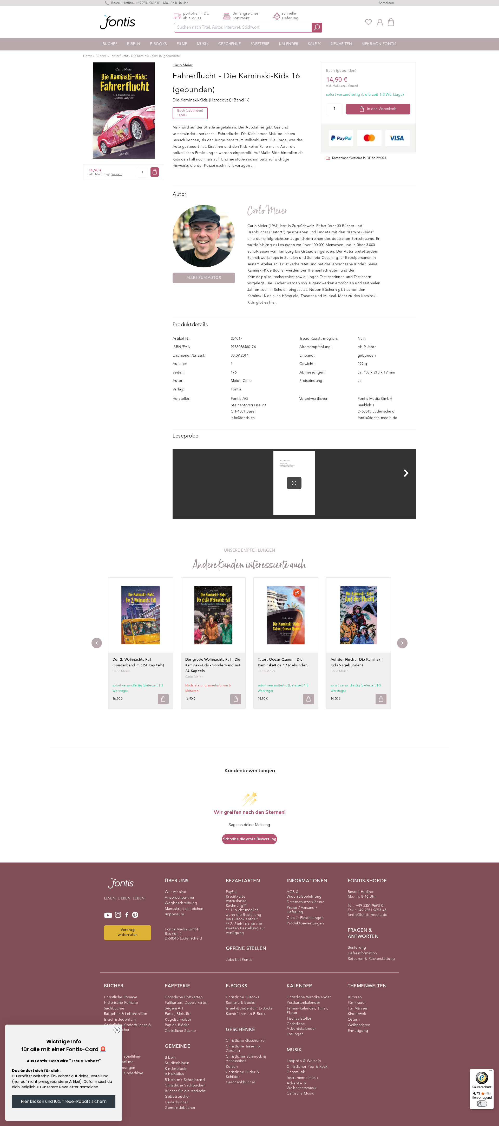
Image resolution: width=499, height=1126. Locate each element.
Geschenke (229, 44)
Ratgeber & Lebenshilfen (125, 1014)
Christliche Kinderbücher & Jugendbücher (127, 1027)
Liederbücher (176, 1102)
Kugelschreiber (178, 1019)
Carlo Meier (267, 211)
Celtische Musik (300, 1093)
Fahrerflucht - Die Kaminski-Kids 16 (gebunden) (145, 56)
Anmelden (386, 3)
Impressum (174, 914)
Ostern (354, 1019)
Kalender (288, 44)
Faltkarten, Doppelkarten (186, 1003)
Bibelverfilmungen (119, 1068)
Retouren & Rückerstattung (371, 959)
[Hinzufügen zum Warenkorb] (163, 699)
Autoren (355, 997)
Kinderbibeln (176, 1069)
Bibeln (133, 44)
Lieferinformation (362, 953)
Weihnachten (359, 1025)
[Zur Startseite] (121, 886)
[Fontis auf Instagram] (118, 915)
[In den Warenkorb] (154, 172)
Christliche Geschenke (245, 1041)
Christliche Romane (120, 997)
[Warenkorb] (391, 22)
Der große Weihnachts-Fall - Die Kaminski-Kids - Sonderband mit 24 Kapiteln (213, 665)
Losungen (295, 1034)
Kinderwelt (357, 1014)
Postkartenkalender (303, 1003)
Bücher (110, 44)
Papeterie (260, 44)
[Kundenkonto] (380, 22)
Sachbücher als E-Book (245, 1014)
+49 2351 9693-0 (147, 3)
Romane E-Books (240, 1003)
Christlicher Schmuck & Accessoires (246, 1059)
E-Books (158, 44)
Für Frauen (357, 1003)
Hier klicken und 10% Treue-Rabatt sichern (64, 1101)
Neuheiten (341, 44)
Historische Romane (121, 1003)
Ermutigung (358, 1031)
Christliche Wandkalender (309, 997)
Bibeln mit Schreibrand (185, 1080)
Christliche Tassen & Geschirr (243, 1049)
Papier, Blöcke (177, 1025)
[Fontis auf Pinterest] (135, 915)
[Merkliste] (368, 22)
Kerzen (232, 1067)
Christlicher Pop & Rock (307, 1067)
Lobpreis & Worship (304, 1061)
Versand (116, 174)
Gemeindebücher (180, 1108)
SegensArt (174, 1008)
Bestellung (357, 947)
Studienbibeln (177, 1063)
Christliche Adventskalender (301, 1026)
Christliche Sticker (180, 1031)
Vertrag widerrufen (128, 932)
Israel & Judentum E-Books (249, 1008)
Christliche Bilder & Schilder (242, 1074)
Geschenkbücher (240, 1082)
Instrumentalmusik (302, 1078)
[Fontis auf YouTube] (108, 915)
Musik (203, 44)
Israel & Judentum (120, 1019)
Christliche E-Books (242, 997)
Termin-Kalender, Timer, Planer (307, 1011)
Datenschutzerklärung (306, 902)
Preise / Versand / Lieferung (302, 910)
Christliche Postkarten (184, 997)
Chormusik (296, 1072)
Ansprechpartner (179, 897)
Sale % (314, 44)
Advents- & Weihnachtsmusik (302, 1086)
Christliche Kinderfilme (123, 1073)
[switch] (482, 1104)
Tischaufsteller (299, 1018)
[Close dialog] (117, 1030)
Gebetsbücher (177, 1096)
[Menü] (491, 1072)
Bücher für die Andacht (185, 1091)
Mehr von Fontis (379, 44)
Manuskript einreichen (184, 909)
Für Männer (358, 1008)
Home (87, 56)
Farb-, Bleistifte (178, 1014)
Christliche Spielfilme (122, 1056)
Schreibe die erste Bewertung (249, 839)
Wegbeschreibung (181, 903)
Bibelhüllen (174, 1074)
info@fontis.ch (243, 418)
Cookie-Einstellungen (305, 918)
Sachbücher (114, 1008)
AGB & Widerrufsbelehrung (304, 894)
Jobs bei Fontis (239, 960)
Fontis (236, 389)
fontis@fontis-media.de (377, 418)
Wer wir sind (175, 892)
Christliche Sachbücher (185, 1085)
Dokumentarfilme (119, 1062)
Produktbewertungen (305, 923)
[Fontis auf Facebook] (127, 915)
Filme (182, 44)
